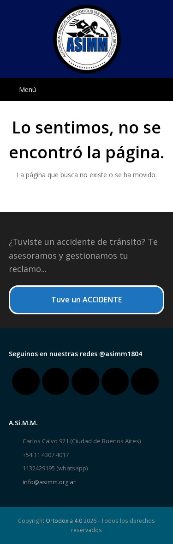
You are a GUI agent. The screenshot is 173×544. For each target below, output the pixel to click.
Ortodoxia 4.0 (64, 521)
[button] (87, 89)
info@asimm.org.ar (49, 482)
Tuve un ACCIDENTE (86, 300)
